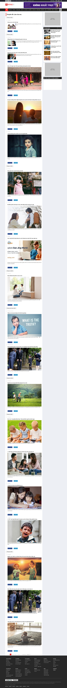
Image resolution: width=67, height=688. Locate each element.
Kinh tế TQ (26, 661)
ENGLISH (13, 0)
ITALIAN (32, 0)
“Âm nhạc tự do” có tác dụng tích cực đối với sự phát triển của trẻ (21, 621)
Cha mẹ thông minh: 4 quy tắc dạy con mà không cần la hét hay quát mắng (23, 346)
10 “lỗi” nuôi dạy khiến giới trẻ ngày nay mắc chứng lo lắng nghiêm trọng (22, 519)
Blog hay (35, 668)
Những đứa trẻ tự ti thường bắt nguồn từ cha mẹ (17, 39)
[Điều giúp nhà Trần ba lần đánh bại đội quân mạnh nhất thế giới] (47, 32)
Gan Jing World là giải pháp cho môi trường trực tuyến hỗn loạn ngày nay (22, 238)
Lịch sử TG (17, 661)
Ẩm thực (26, 675)
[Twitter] (56, 0)
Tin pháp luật (8, 662)
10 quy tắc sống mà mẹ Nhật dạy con (15, 485)
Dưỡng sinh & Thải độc (47, 661)
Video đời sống (46, 673)
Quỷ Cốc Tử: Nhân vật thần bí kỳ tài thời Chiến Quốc (56, 57)
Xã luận (35, 671)
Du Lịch (26, 668)
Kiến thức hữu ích (55, 665)
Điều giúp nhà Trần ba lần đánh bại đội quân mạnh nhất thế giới (55, 31)
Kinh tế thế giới (36, 662)
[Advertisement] (52, 18)
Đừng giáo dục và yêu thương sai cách (15, 170)
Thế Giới (13, 9)
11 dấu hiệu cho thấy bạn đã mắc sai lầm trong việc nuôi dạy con (21, 451)
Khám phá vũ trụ (8, 676)
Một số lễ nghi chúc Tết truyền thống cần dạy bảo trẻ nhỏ (19, 66)
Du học (54, 661)
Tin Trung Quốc (27, 658)
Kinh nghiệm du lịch (28, 672)
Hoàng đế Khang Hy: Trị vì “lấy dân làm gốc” (56, 41)
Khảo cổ (7, 671)
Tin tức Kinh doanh (37, 661)
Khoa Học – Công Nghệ (36, 9)
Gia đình (54, 662)
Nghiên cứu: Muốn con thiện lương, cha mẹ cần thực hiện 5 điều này (21, 556)
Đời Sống (30, 9)
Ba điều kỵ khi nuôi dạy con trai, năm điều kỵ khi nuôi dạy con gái (21, 204)
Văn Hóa (42, 9)
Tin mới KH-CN (8, 668)
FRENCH (26, 0)
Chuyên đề (49, 9)
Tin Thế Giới (17, 658)
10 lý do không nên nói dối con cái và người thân (17, 133)
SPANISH (19, 0)
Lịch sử (26, 662)
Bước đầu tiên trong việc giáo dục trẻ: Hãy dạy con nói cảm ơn (20, 589)
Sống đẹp (54, 666)
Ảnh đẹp (26, 673)
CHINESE (16, 0)
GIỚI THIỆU (52, 0)
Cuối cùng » (24, 654)
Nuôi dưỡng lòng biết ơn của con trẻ (15, 275)
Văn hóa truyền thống (18, 675)
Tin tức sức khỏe (46, 662)
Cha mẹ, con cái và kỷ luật (13, 22)
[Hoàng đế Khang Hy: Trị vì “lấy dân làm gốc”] (47, 42)
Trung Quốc (18, 9)
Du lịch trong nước (27, 671)
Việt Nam (10, 9)
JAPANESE (29, 0)
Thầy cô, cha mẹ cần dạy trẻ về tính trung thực (17, 313)
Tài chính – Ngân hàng (37, 666)
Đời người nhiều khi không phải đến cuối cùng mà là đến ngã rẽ (56, 36)
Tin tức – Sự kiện (17, 672)
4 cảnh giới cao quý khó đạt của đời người (56, 47)
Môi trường (7, 661)
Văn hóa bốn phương (18, 673)
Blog (45, 9)
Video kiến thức (46, 672)
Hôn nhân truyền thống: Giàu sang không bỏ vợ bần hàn (56, 52)
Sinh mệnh (7, 673)
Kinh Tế (22, 9)
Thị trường (35, 665)
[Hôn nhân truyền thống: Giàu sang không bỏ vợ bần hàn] (47, 53)
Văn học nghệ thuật (18, 676)
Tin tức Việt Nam (8, 658)
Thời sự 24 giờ (8, 665)
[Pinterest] (58, 0)
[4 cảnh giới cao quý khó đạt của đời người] (47, 48)
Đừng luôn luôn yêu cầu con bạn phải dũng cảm (17, 52)
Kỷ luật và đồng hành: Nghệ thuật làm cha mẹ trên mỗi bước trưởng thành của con (24, 99)
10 (18, 654)
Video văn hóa (46, 671)
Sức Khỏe (26, 9)
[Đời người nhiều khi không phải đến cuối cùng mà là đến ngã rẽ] (47, 37)
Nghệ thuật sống (17, 671)
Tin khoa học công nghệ (9, 675)
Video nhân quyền (46, 675)
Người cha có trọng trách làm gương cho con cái (17, 382)
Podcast (56, 9)
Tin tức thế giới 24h (18, 662)
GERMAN (22, 0)
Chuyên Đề (54, 668)
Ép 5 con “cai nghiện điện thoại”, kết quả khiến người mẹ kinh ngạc (21, 419)
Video (53, 9)
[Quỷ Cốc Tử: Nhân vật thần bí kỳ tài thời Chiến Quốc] (47, 58)
